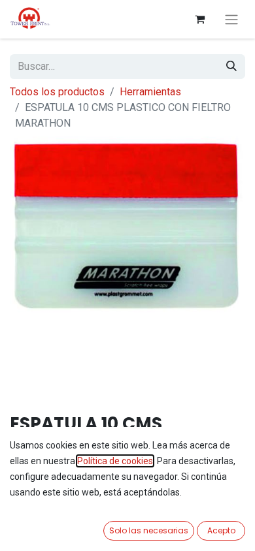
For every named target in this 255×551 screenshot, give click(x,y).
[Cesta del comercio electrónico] (199, 19)
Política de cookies (115, 461)
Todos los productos (57, 92)
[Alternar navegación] (231, 19)
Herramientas (150, 92)
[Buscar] (231, 66)
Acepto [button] (221, 530)
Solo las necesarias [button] (148, 530)
